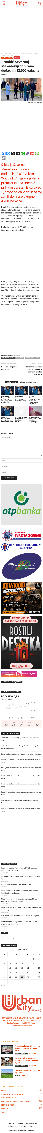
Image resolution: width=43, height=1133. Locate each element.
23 (39, 973)
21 (28, 973)
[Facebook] (14, 1030)
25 (10, 977)
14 (28, 968)
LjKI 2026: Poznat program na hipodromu (16, 885)
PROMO (23, 1127)
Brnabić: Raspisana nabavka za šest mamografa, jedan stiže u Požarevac (34, 399)
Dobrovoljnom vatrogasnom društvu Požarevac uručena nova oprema (19, 923)
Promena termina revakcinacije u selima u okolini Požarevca (34, 370)
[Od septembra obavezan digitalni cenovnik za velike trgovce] (7, 1061)
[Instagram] (19, 1030)
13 (22, 968)
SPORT (17, 1075)
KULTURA (4, 1109)
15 (33, 968)
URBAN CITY (15, 355)
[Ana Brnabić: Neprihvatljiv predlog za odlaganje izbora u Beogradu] (7, 390)
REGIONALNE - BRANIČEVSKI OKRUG (15, 1101)
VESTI (17, 57)
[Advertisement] (21, 28)
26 (16, 977)
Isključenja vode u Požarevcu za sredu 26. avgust (20, 916)
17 (4, 973)
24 (4, 977)
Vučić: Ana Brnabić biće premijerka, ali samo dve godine (7, 419)
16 (39, 968)
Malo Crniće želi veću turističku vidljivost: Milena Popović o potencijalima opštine (19, 900)
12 (16, 968)
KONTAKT (32, 1127)
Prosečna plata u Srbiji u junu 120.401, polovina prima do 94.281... (27, 1048)
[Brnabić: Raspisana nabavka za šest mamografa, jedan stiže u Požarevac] (35, 390)
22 (33, 973)
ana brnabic (20, 357)
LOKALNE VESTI (13, 1127)
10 (4, 968)
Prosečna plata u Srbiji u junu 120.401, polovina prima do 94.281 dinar (19, 869)
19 (16, 973)
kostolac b (29, 357)
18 (10, 973)
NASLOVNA (10, 1124)
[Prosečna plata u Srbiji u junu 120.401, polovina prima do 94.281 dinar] (7, 1049)
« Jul (3, 985)
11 (10, 968)
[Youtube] (29, 1030)
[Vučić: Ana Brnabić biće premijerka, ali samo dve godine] (7, 411)
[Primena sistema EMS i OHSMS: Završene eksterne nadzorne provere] (21, 411)
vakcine (37, 357)
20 (22, 973)
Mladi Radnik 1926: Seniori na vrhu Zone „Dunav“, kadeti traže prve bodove (20, 892)
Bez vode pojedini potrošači (9, 368)
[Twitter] (24, 1030)
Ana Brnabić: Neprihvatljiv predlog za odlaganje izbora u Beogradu (7, 399)
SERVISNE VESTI (7, 1105)
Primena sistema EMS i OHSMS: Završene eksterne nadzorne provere (21, 420)
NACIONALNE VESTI (7, 57)
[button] (39, 3)
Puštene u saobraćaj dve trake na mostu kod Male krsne (23, 754)
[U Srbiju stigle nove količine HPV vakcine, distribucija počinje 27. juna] (35, 411)
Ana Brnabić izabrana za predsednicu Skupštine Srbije (21, 398)
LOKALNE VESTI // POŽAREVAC (13, 1094)
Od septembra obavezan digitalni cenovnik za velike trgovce (20, 877)
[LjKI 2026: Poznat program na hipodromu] (7, 1073)
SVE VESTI (20, 1124)
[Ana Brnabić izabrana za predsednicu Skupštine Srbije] (21, 390)
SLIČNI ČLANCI (11, 382)
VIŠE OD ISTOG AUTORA (28, 382)
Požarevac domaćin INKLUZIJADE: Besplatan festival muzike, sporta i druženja (21, 908)
